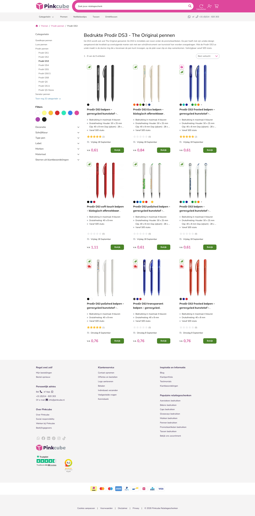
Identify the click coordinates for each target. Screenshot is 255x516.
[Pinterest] (54, 438)
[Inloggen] (209, 6)
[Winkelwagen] (217, 6)
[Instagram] (59, 438)
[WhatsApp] (189, 16)
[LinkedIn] (48, 438)
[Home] (36, 26)
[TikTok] (64, 438)
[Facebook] (43, 438)
